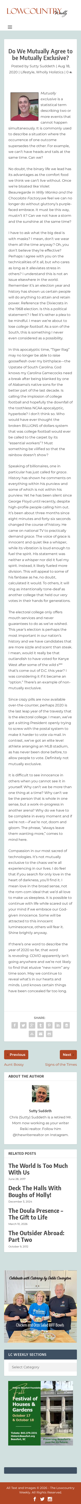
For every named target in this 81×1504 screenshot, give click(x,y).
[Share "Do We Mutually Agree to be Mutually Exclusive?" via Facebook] (14, 1025)
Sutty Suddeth (42, 66)
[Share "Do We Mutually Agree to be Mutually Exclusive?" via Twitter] (23, 1025)
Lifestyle (28, 72)
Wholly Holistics (50, 72)
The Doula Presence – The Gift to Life (35, 1214)
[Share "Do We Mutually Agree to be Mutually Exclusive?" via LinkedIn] (58, 1025)
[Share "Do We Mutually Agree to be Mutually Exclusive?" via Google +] (32, 1025)
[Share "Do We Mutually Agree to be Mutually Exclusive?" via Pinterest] (49, 1025)
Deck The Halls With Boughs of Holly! (35, 1191)
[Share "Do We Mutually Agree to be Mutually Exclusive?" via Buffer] (66, 1025)
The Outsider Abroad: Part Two (36, 1236)
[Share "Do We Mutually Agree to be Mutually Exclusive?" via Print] (49, 1034)
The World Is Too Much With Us (38, 1169)
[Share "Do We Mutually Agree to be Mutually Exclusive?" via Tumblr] (40, 1025)
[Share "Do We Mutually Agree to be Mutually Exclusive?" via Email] (40, 1034)
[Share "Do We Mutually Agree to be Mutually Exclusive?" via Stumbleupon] (32, 1034)
